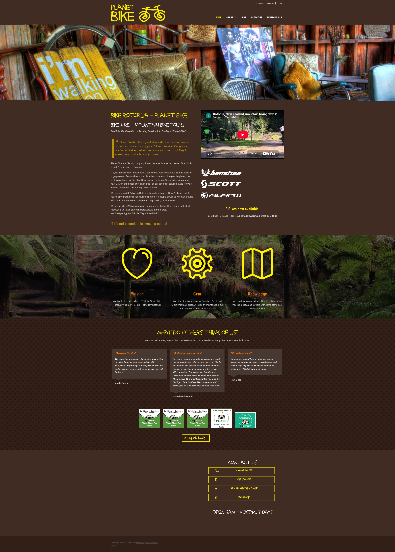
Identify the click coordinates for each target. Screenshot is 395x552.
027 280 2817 (244, 479)
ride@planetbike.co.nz (244, 488)
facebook (244, 497)
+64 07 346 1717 (244, 470)
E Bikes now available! (242, 209)
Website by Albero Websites (147, 543)
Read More (198, 438)
